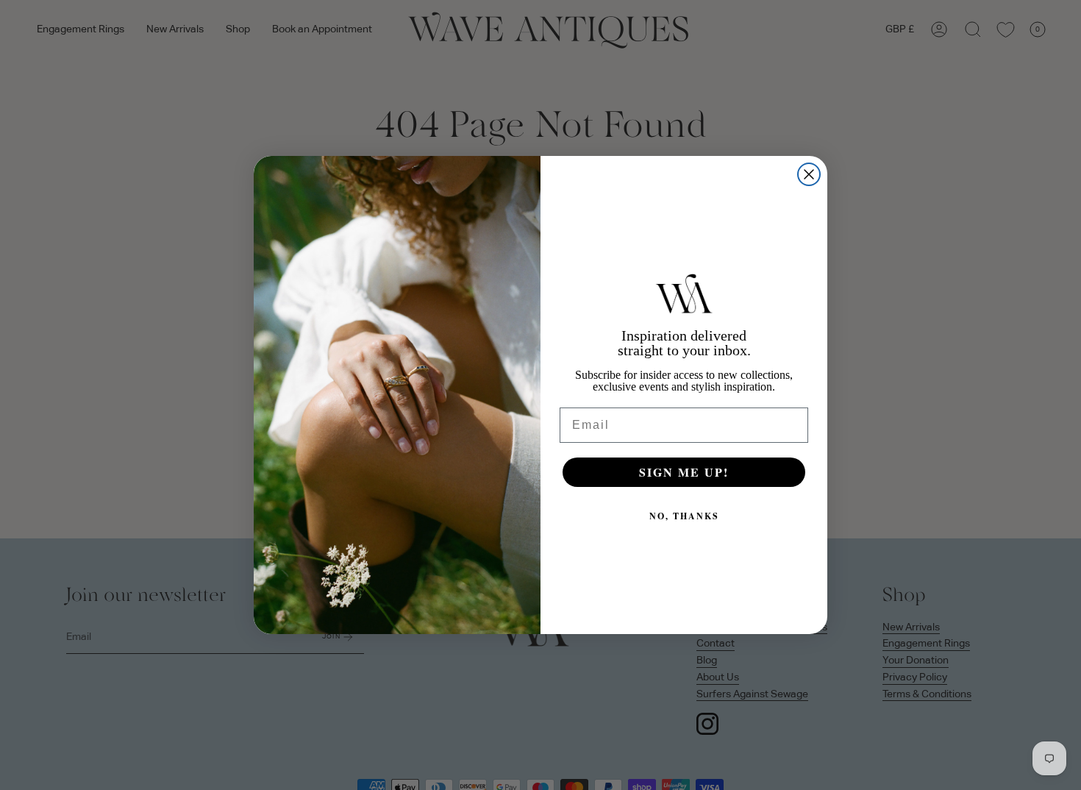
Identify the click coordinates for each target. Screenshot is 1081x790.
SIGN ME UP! (684, 471)
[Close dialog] (809, 174)
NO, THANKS (684, 516)
